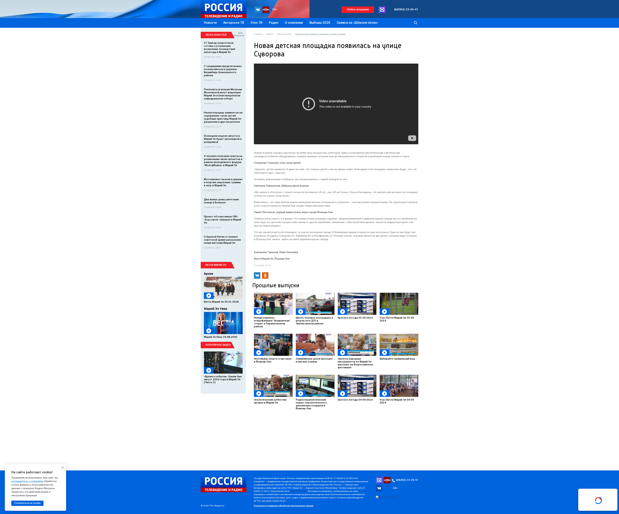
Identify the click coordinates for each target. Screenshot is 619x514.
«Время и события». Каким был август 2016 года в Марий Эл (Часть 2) (223, 380)
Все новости (238, 34)
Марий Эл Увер (215, 308)
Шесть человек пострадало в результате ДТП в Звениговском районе (314, 321)
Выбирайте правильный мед (397, 359)
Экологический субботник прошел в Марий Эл (270, 401)
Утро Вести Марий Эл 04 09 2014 (397, 401)
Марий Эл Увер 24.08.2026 (220, 337)
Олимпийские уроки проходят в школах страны (314, 360)
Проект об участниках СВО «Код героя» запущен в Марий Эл (222, 220)
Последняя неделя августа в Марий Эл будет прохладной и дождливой (223, 139)
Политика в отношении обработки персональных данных (284, 506)
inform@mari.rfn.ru (298, 491)
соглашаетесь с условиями (27, 481)
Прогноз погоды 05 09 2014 (355, 318)
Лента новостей (284, 34)
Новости (269, 34)
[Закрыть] (62, 468)
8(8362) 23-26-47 (406, 9)
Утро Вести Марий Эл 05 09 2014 (397, 319)
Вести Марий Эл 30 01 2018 (221, 302)
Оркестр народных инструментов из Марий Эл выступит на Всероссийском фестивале (355, 363)
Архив (208, 273)
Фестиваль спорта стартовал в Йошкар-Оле (272, 360)
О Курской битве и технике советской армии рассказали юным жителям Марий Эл (222, 240)
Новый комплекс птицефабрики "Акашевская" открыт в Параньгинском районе (272, 322)
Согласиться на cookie (27, 503)
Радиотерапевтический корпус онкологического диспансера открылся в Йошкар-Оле (311, 404)
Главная (258, 34)
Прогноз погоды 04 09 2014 (355, 400)
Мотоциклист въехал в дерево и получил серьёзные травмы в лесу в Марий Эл (223, 182)
